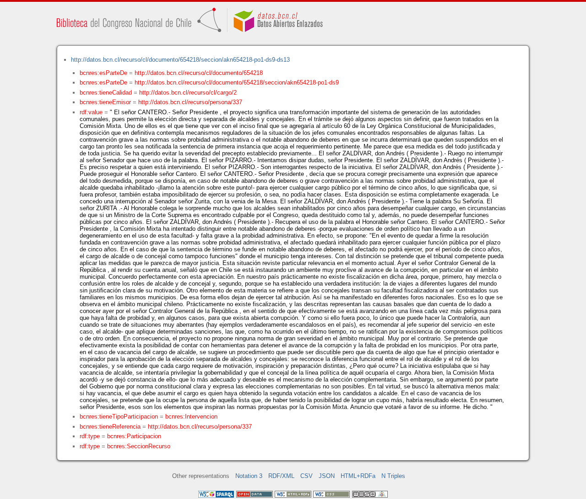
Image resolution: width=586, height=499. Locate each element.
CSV (306, 475)
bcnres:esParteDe (103, 72)
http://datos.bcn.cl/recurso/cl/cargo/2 (188, 92)
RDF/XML (281, 475)
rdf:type (90, 436)
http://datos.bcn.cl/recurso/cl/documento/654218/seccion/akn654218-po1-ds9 (237, 82)
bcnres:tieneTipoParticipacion (119, 416)
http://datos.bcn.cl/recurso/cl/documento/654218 (199, 72)
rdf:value (91, 112)
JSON (327, 475)
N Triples (393, 475)
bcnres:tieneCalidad (106, 92)
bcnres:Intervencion (191, 416)
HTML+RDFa (358, 475)
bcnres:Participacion (134, 436)
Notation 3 (248, 475)
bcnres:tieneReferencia (110, 426)
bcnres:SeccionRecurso (138, 446)
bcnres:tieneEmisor (105, 102)
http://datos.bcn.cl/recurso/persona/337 (190, 102)
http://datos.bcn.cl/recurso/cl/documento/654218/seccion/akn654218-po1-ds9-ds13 (180, 59)
